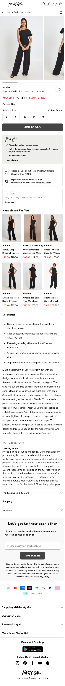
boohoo (6, 87)
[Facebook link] (32, 663)
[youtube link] (40, 663)
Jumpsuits (6, 12)
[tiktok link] (47, 663)
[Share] (61, 12)
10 (34, 117)
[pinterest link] (25, 663)
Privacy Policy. (43, 576)
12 (43, 117)
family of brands (16, 570)
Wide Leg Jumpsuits (22, 12)
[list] (32, 49)
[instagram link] (17, 663)
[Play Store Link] (32, 649)
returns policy (45, 182)
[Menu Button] (4, 4)
